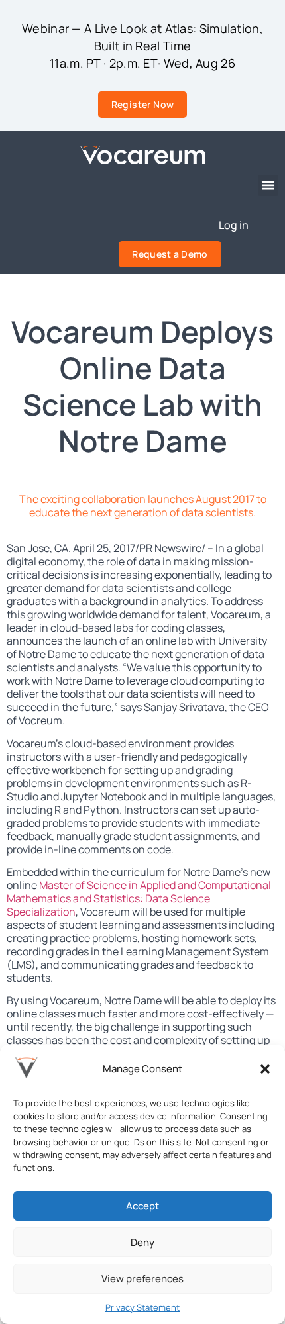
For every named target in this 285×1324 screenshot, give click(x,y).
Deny (142, 1242)
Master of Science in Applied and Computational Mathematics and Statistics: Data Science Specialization (139, 898)
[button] (265, 1069)
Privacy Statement (142, 1307)
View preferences (142, 1279)
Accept (142, 1206)
